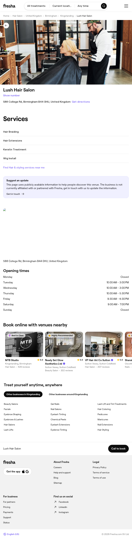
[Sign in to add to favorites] (39, 335)
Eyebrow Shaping (12, 414)
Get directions (81, 101)
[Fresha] (9, 6)
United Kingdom (34, 16)
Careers (58, 467)
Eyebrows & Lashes (13, 419)
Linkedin (63, 507)
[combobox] (37, 6)
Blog (56, 477)
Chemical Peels (58, 419)
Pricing (6, 507)
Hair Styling (103, 429)
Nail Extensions (105, 424)
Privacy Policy (99, 467)
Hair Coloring (104, 409)
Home (6, 16)
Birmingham (51, 16)
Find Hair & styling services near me (24, 167)
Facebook (64, 502)
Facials (7, 409)
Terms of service (101, 472)
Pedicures (103, 414)
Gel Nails (55, 404)
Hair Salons (9, 424)
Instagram (64, 512)
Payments (8, 512)
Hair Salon (18, 16)
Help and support (62, 472)
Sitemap (58, 483)
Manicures (103, 419)
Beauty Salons (11, 404)
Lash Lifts (8, 429)
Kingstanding (67, 16)
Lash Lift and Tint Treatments (112, 404)
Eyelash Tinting (58, 414)
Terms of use (99, 477)
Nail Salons (56, 409)
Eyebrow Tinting (59, 429)
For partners (9, 502)
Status (6, 522)
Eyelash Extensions (60, 424)
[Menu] (126, 6)
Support (7, 517)
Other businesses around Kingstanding (68, 394)
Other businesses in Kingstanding (23, 394)
